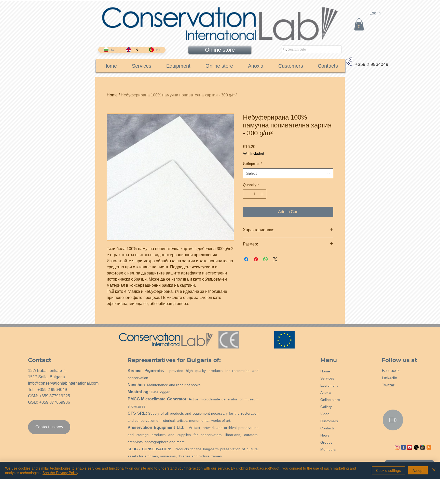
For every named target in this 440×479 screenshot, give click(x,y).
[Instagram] (397, 447)
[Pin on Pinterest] (256, 259)
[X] (416, 447)
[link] (359, 24)
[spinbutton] (254, 194)
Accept (418, 470)
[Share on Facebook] (246, 259)
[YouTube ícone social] (409, 447)
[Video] (393, 420)
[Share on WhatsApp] (266, 259)
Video (324, 414)
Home (112, 95)
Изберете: (252, 164)
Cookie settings (388, 470)
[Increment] (262, 194)
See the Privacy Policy (60, 472)
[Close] (434, 470)
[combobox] (288, 173)
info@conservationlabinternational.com (63, 383)
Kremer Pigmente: (146, 370)
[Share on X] (275, 259)
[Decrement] (247, 194)
